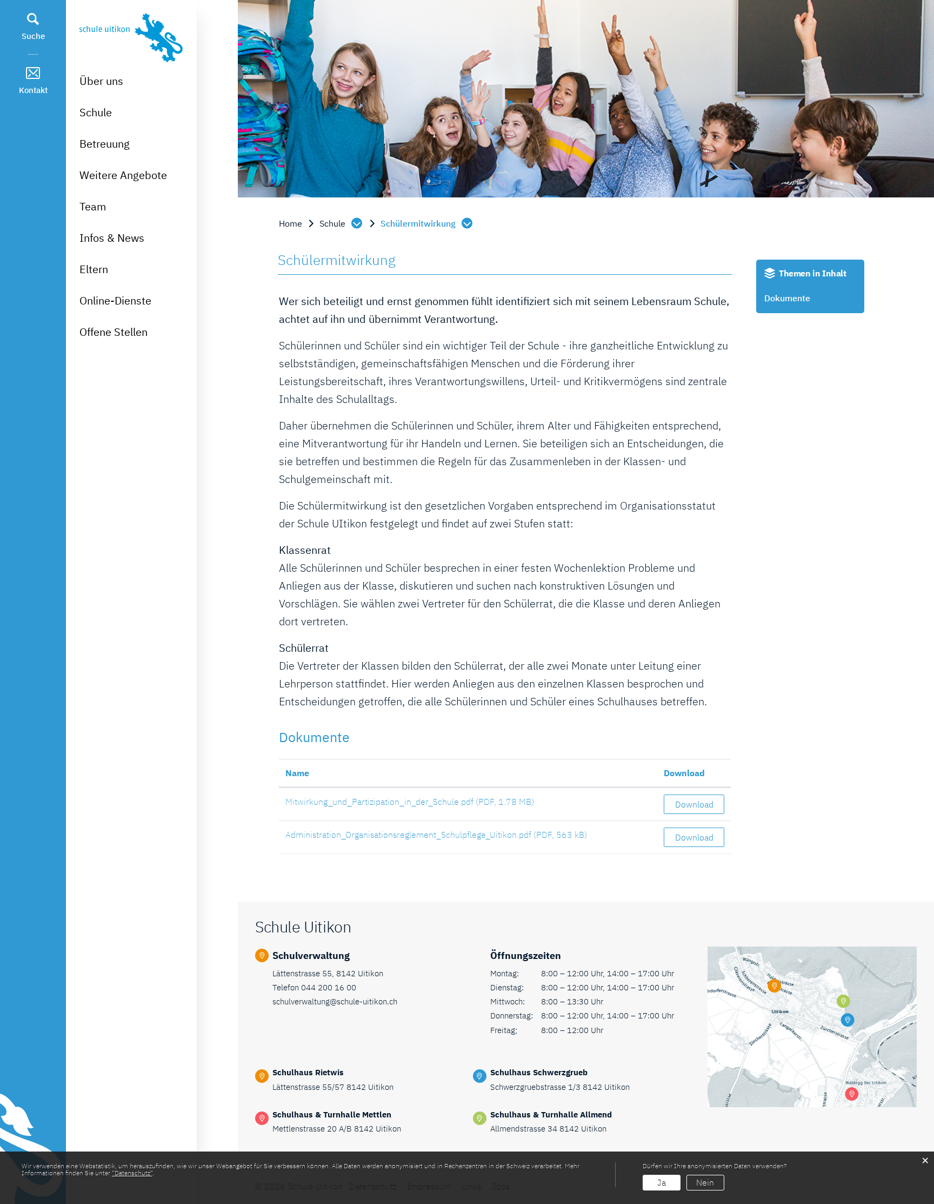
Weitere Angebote (123, 175)
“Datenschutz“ (132, 1173)
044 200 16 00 (328, 987)
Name (297, 773)
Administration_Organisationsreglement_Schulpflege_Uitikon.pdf (408, 834)
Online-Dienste (115, 300)
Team (92, 206)
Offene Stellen (113, 332)
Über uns (101, 81)
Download (684, 773)
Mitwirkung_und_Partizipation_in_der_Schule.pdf (379, 801)
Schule (95, 112)
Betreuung (104, 143)
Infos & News (111, 237)
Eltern (93, 269)
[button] (341, 223)
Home (290, 223)
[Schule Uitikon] (131, 35)
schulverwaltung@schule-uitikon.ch (334, 1001)
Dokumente (787, 298)
